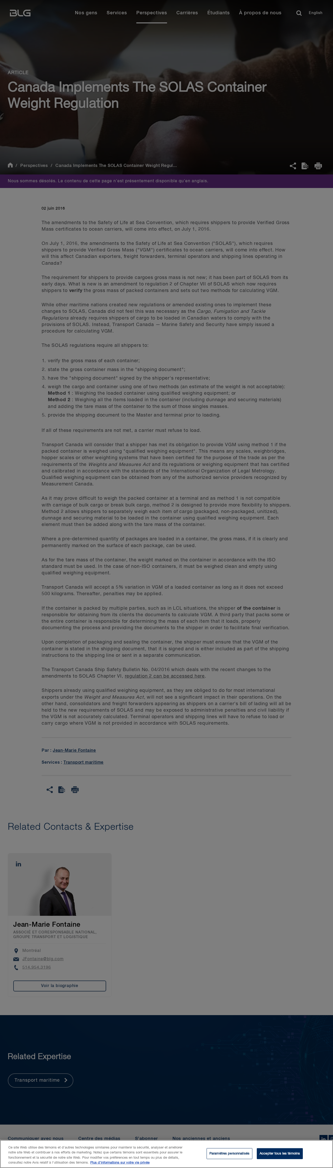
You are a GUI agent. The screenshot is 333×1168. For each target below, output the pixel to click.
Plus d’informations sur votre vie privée (120, 1162)
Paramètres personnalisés (229, 1153)
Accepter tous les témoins (280, 1153)
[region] (166, 1154)
